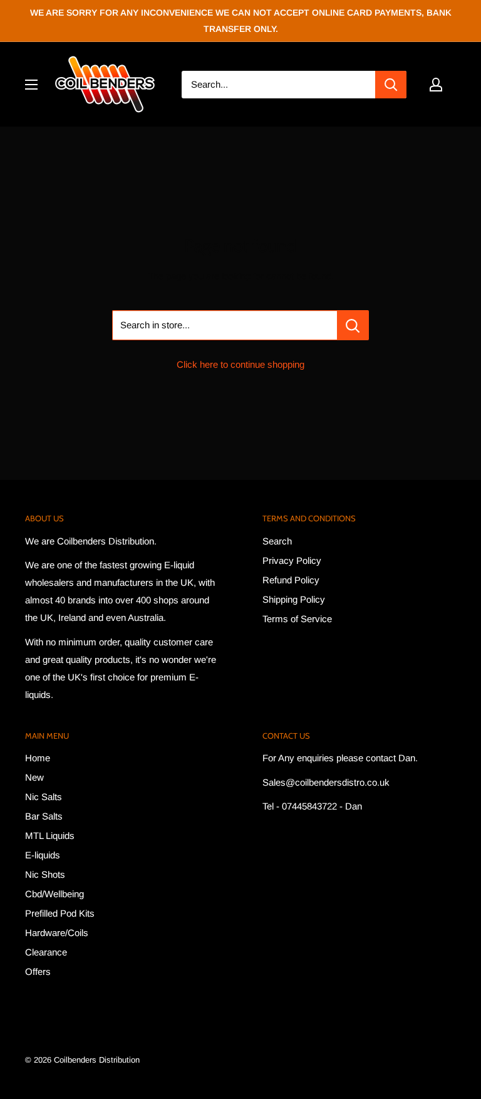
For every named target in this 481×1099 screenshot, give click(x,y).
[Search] (390, 84)
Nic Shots (45, 874)
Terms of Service (297, 618)
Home (37, 758)
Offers (38, 971)
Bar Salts (44, 816)
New (34, 777)
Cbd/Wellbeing (54, 893)
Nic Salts (43, 796)
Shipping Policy (293, 599)
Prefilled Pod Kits (60, 913)
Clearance (46, 952)
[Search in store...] (353, 325)
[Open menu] (31, 85)
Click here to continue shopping (240, 364)
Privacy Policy (291, 560)
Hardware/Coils (56, 932)
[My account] (436, 84)
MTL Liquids (50, 835)
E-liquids (42, 855)
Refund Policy (290, 580)
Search (277, 541)
